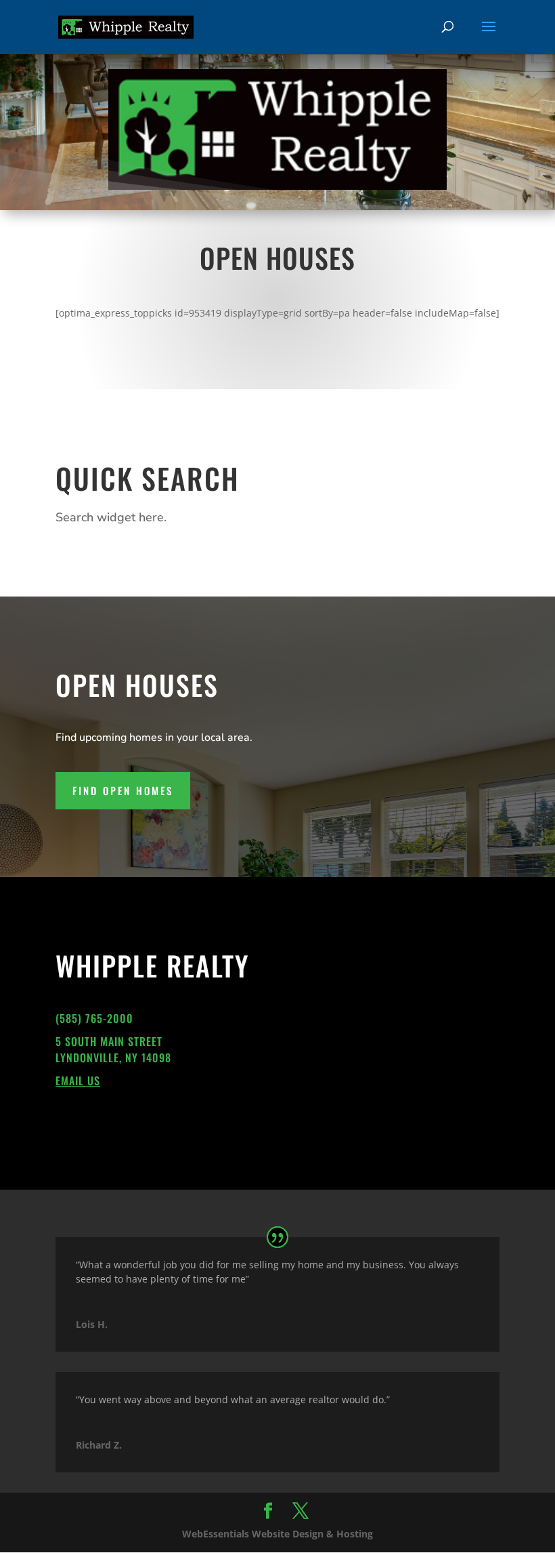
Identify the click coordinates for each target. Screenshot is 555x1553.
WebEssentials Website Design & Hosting (277, 1533)
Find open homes (122, 790)
